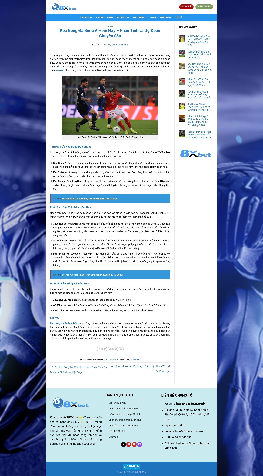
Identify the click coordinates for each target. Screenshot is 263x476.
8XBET (62, 70)
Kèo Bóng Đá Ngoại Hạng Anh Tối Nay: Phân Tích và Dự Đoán (199, 94)
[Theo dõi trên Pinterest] (128, 444)
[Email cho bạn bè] (110, 349)
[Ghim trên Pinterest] (115, 349)
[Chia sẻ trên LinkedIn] (121, 349)
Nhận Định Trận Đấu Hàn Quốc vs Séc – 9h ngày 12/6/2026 (199, 82)
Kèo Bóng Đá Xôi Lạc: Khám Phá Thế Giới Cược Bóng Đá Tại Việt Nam (199, 68)
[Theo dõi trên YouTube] (134, 444)
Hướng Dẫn (122, 17)
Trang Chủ (86, 17)
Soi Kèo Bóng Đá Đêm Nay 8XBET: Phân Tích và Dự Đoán (199, 54)
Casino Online (104, 17)
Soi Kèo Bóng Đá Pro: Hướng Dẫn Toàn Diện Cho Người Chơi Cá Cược (199, 40)
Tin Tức (178, 17)
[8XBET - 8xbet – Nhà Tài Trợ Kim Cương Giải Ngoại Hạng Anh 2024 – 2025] (63, 7)
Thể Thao (165, 17)
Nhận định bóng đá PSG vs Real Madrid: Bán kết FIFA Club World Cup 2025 (198, 121)
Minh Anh (123, 45)
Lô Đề (153, 17)
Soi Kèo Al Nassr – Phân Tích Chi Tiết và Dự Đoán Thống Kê (198, 107)
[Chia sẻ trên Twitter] (104, 349)
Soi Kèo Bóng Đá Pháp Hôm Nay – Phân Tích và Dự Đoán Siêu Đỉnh (199, 134)
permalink (135, 360)
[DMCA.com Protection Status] (131, 466)
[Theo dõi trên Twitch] (139, 444)
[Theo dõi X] (123, 444)
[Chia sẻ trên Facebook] (99, 349)
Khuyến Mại (139, 17)
